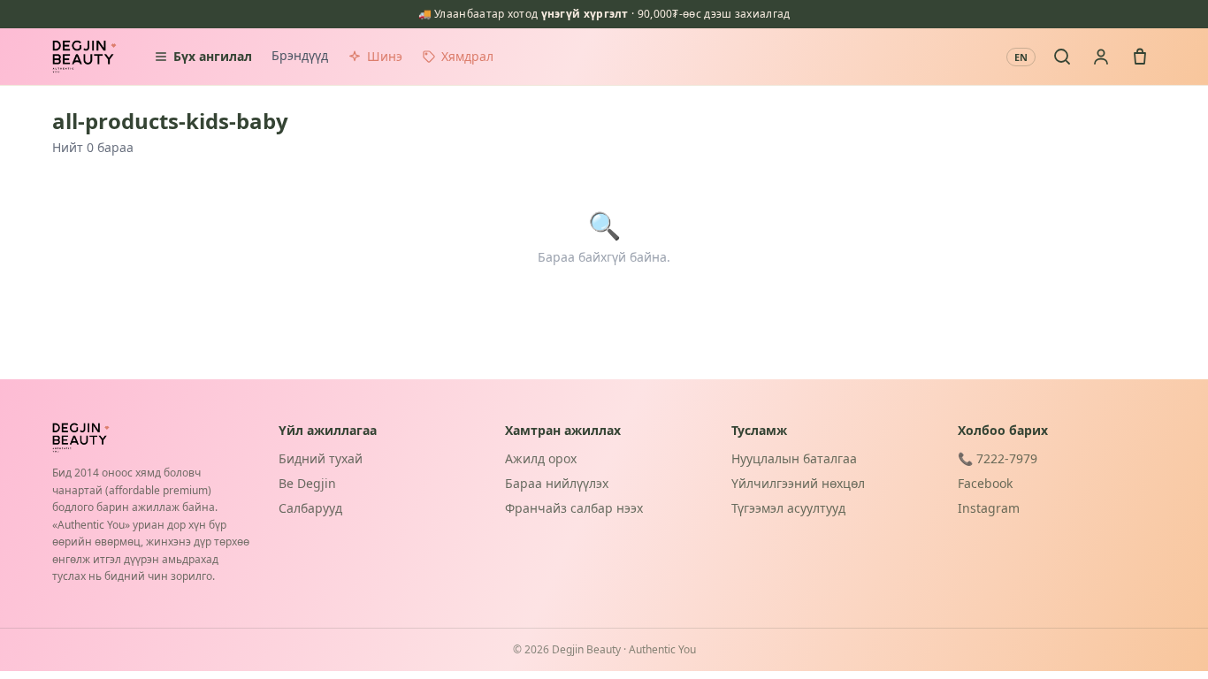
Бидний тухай (321, 458)
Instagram (989, 508)
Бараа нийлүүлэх (556, 483)
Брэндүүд (299, 55)
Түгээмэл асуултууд (788, 508)
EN (1021, 57)
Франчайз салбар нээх (574, 508)
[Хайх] (1062, 56)
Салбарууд (310, 508)
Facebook (985, 483)
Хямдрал (467, 56)
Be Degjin (307, 483)
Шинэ (384, 56)
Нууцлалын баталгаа (794, 458)
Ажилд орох (541, 458)
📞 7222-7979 (997, 458)
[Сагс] (1140, 56)
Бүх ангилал (212, 56)
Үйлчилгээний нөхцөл (798, 483)
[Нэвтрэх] (1101, 56)
